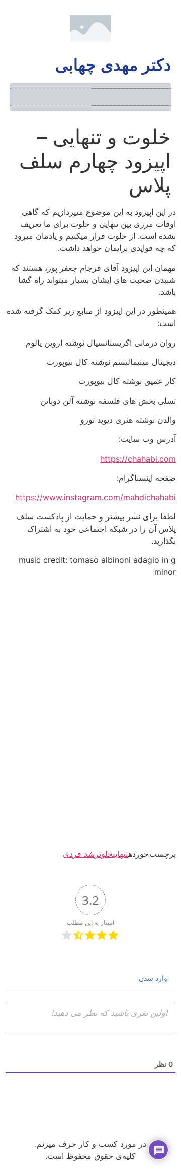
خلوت (106, 854)
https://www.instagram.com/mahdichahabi (95, 497)
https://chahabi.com (138, 458)
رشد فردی (81, 854)
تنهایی (120, 854)
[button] (164, 97)
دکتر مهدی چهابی (113, 65)
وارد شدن (154, 977)
